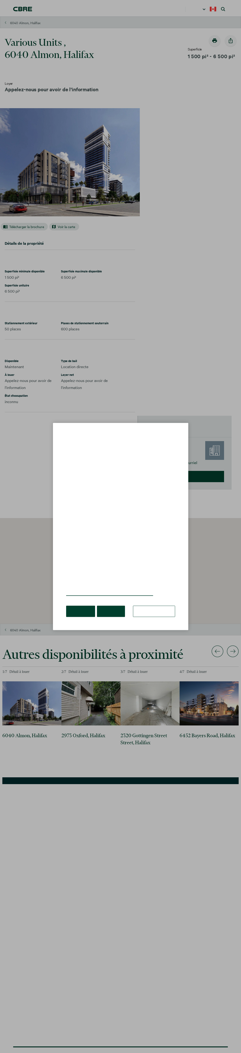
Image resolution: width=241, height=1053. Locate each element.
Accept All (80, 604)
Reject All (108, 604)
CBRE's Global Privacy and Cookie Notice (104, 586)
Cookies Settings (155, 604)
